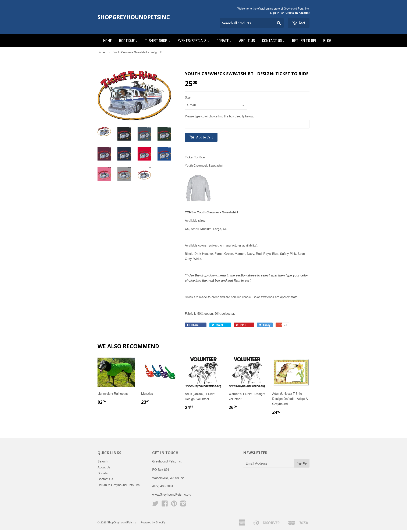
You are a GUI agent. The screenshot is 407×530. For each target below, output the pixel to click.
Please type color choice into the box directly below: (219, 116)
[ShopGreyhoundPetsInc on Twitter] (155, 504)
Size (188, 97)
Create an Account (297, 13)
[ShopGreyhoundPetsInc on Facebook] (165, 504)
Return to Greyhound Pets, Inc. (119, 484)
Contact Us (105, 478)
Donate (102, 473)
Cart (301, 22)
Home (101, 52)
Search (102, 461)
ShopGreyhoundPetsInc (130, 17)
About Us (104, 467)
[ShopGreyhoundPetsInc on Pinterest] (174, 504)
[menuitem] (105, 40)
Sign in (274, 13)
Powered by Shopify (153, 522)
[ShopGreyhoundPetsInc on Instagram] (183, 504)
